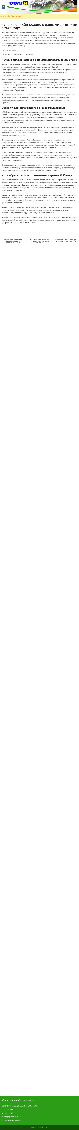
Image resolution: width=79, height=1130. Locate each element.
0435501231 (8, 1109)
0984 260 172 (8, 1113)
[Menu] (3, 7)
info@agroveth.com (10, 1117)
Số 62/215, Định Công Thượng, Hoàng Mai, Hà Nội (20, 1106)
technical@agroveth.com (12, 1120)
